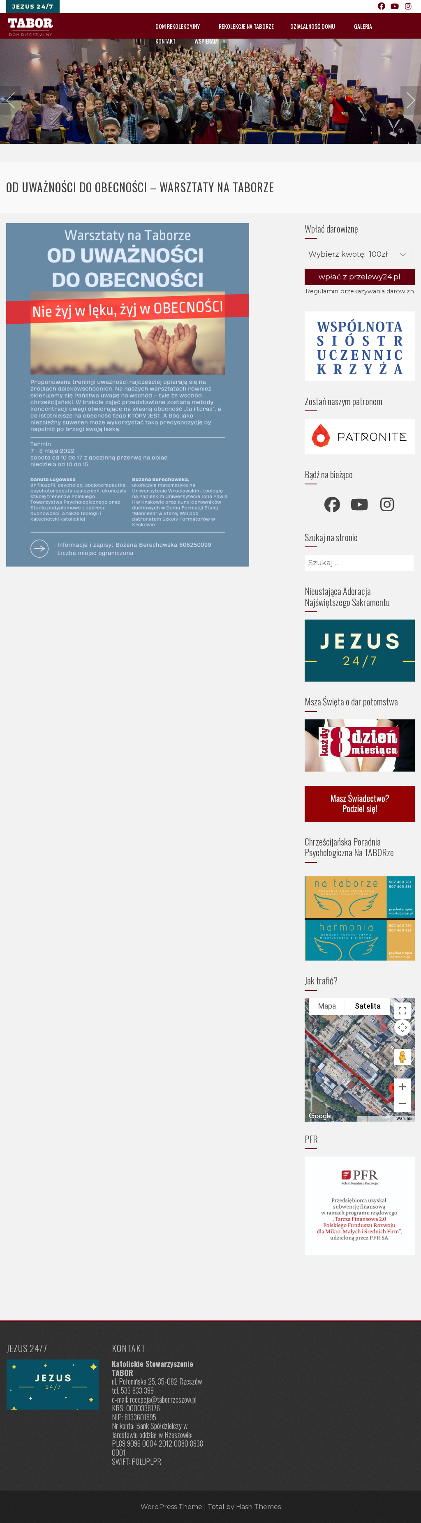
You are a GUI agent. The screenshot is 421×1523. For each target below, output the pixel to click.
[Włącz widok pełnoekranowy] (402, 1010)
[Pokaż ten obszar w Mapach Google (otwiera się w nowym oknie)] (320, 1116)
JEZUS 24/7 (32, 6)
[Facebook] (382, 7)
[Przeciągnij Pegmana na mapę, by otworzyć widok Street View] (402, 1057)
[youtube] (360, 504)
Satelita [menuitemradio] (368, 1006)
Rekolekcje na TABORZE (246, 26)
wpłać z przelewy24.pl (359, 276)
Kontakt (165, 41)
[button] (393, 1090)
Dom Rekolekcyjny (177, 26)
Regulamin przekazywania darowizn (359, 291)
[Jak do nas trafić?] (53, 1384)
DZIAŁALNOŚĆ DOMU (312, 26)
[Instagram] (408, 7)
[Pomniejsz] (402, 1103)
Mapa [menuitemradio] (327, 1006)
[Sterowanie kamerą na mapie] (402, 1027)
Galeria (363, 26)
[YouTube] (395, 7)
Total (216, 1507)
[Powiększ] (402, 1086)
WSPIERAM (205, 41)
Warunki (404, 1118)
